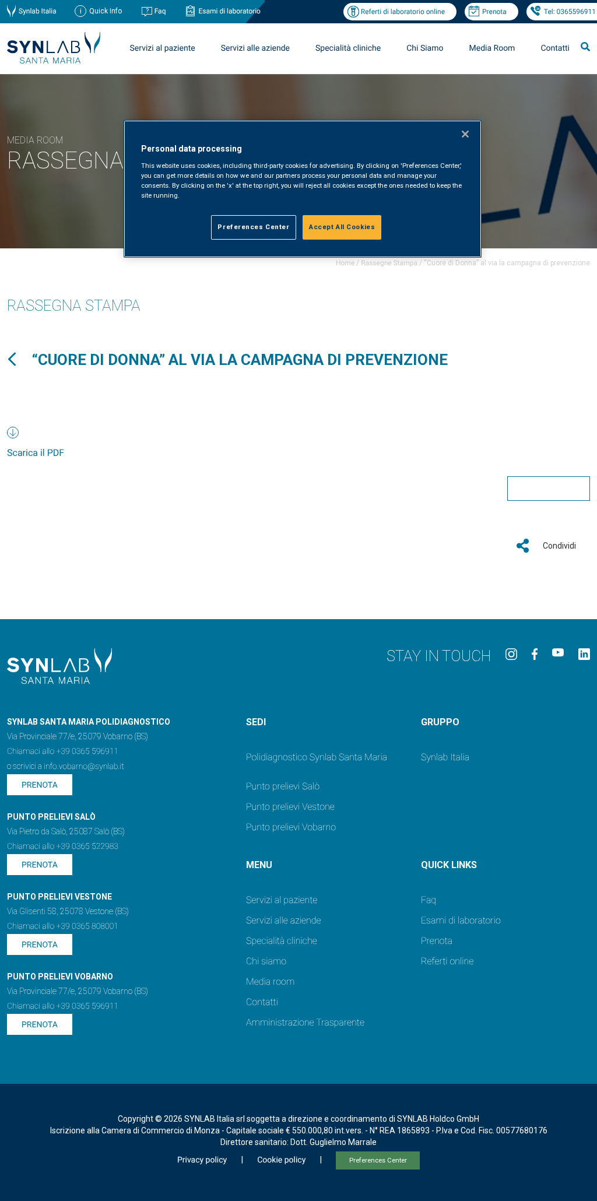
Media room (270, 981)
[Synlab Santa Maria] (53, 60)
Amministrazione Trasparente (305, 1022)
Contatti (555, 48)
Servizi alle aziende (283, 920)
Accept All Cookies (342, 227)
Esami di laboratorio (229, 11)
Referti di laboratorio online (403, 12)
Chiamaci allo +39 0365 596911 (62, 751)
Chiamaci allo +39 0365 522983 (62, 846)
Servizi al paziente (281, 899)
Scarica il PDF (35, 452)
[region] (303, 189)
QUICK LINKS (449, 864)
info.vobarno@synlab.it (84, 766)
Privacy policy (202, 1160)
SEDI (256, 722)
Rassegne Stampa (389, 263)
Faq (160, 11)
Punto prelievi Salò (282, 786)
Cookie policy (281, 1160)
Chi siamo (266, 961)
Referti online (447, 961)
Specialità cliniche (348, 48)
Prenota (494, 12)
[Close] (465, 134)
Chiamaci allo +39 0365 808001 (62, 926)
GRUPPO (440, 722)
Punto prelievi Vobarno (291, 827)
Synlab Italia (38, 11)
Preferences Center (378, 1160)
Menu (259, 864)
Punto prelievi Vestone (290, 806)
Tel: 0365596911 (570, 12)
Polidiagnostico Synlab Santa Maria (316, 757)
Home (345, 263)
